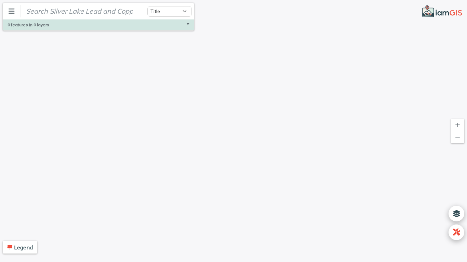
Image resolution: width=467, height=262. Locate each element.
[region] (233, 131)
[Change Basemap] (456, 213)
